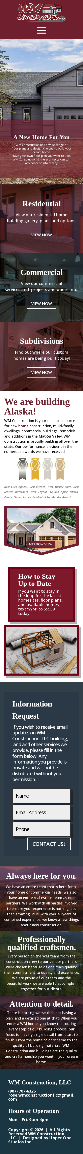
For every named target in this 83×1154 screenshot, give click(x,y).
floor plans (51, 600)
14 (55, 550)
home (23, 425)
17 (65, 550)
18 (69, 550)
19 (72, 550)
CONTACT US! (49, 843)
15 (58, 550)
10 (41, 550)
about (26, 924)
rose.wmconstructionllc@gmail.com (41, 1097)
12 (48, 550)
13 (51, 550)
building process (53, 1029)
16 (62, 550)
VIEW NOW (41, 235)
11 (45, 550)
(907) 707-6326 (22, 1091)
